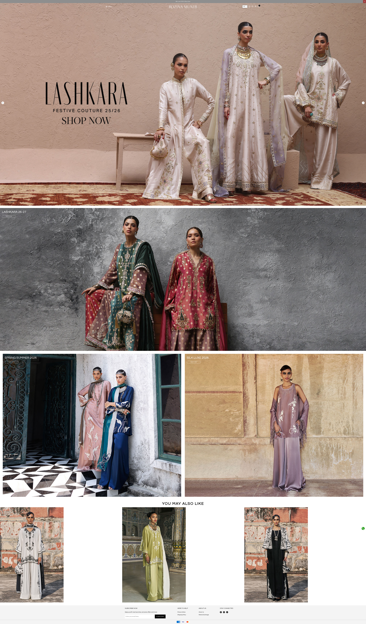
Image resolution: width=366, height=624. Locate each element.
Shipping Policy (181, 614)
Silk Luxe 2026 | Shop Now (183, 1)
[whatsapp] (363, 528)
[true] (32, 554)
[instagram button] (224, 612)
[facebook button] (221, 612)
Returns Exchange (204, 614)
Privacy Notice (181, 612)
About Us (201, 612)
